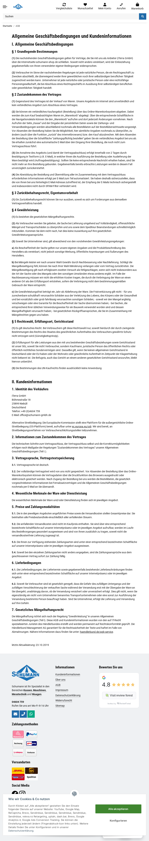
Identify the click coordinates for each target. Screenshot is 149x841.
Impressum (61, 690)
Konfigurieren (118, 820)
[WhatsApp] (31, 714)
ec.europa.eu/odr (81, 426)
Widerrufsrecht (63, 700)
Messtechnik (19, 694)
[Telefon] (23, 714)
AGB (58, 684)
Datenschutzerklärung (67, 695)
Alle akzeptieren (118, 808)
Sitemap (60, 705)
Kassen (27, 690)
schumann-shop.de (47, 62)
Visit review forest (121, 695)
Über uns (60, 679)
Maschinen (39, 690)
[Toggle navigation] (5, 7)
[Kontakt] (15, 714)
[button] (105, 6)
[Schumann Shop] (18, 6)
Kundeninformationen (67, 674)
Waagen (36, 694)
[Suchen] (142, 16)
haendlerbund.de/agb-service (96, 631)
